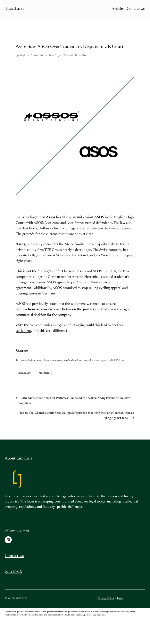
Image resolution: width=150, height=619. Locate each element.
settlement (23, 331)
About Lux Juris (18, 459)
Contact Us (14, 556)
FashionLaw (24, 373)
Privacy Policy (106, 598)
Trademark (43, 373)
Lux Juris (14, 8)
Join (13, 572)
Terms (120, 598)
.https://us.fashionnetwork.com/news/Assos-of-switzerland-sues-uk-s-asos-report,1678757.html (70, 360)
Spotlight (21, 55)
